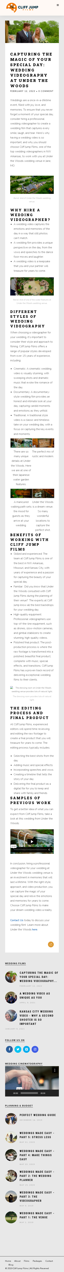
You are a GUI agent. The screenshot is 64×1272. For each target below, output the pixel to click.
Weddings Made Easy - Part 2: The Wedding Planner (37, 1176)
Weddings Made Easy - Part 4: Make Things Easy (37, 1155)
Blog (11, 1264)
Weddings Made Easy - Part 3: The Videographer (37, 1196)
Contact (49, 1261)
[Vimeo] (26, 1049)
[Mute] (49, 1093)
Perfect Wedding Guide (38, 1115)
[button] (32, 1081)
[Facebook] (9, 1049)
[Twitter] (18, 1049)
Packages (37, 1261)
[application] (32, 1081)
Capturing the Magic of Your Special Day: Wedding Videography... (39, 977)
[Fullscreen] (54, 1093)
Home (8, 1261)
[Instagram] (35, 1049)
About (17, 1261)
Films (26, 1261)
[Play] (9, 1093)
